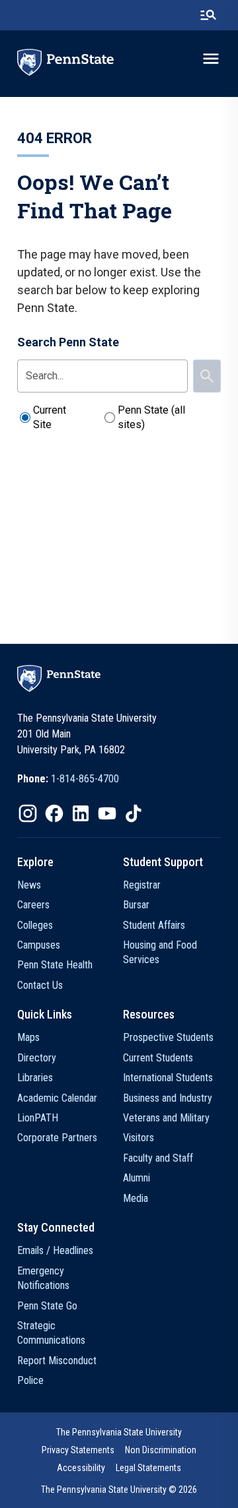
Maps (28, 1037)
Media (135, 1198)
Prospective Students (168, 1037)
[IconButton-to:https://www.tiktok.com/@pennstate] (133, 813)
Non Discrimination (160, 1450)
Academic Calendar (57, 1098)
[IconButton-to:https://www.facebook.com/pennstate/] (54, 813)
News (29, 885)
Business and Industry (167, 1098)
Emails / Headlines (55, 1250)
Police (30, 1380)
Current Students (158, 1058)
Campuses (38, 945)
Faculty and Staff (158, 1158)
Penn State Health (55, 964)
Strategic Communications (51, 1332)
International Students (168, 1077)
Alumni (136, 1178)
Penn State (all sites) (151, 417)
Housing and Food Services (160, 952)
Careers (33, 904)
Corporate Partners (57, 1137)
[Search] (207, 376)
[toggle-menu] (211, 59)
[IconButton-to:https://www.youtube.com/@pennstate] (107, 813)
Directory (36, 1058)
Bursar (136, 904)
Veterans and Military (166, 1118)
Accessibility (81, 1467)
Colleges (35, 925)
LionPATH (37, 1118)
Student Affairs (154, 925)
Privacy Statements (78, 1450)
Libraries (35, 1077)
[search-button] (208, 15)
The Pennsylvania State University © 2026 (119, 1489)
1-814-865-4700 (85, 778)
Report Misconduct (57, 1360)
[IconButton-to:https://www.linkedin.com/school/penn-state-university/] (80, 813)
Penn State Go (47, 1306)
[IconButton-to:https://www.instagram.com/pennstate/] (27, 813)
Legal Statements (148, 1467)
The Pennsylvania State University (119, 1432)
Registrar (142, 885)
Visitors (138, 1137)
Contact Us (40, 985)
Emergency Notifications (43, 1278)
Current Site (49, 417)
